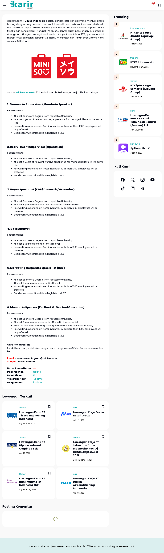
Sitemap (45, 546)
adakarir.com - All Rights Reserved (110, 546)
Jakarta (37, 371)
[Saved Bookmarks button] (159, 5)
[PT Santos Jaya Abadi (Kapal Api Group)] (123, 36)
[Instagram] (142, 179)
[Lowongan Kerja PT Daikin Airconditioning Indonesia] (66, 483)
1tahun (133, 81)
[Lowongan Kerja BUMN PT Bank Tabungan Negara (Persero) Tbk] (123, 120)
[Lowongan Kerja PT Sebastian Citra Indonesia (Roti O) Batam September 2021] (66, 448)
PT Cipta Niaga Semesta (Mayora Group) (142, 89)
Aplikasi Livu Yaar (142, 148)
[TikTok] (122, 188)
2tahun (22, 407)
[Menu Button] (4, 5)
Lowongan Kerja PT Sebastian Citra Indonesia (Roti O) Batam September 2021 (86, 449)
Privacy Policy (73, 546)
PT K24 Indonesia (142, 62)
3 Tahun (37, 382)
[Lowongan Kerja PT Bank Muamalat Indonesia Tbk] (12, 481)
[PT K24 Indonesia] (123, 62)
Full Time (38, 378)
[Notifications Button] (152, 5)
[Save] (49, 407)
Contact (34, 546)
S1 (34, 375)
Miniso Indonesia (26, 92)
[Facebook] (122, 179)
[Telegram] (142, 188)
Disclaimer (58, 546)
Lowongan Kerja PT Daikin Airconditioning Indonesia (86, 483)
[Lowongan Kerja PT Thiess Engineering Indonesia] (12, 415)
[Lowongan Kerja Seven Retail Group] (66, 414)
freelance (134, 57)
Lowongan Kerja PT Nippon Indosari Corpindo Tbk (32, 445)
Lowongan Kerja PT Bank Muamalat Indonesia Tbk (32, 482)
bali (75, 407)
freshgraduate (137, 28)
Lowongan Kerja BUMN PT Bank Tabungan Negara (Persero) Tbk (143, 120)
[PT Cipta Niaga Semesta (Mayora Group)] (123, 89)
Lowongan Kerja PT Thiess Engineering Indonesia (32, 416)
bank (132, 110)
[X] (132, 179)
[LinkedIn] (132, 188)
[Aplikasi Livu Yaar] (123, 148)
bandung (135, 144)
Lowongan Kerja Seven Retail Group (88, 414)
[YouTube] (152, 179)
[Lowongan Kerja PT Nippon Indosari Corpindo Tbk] (12, 445)
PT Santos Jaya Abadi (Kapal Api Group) (142, 36)
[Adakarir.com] (21, 5)
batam (76, 437)
